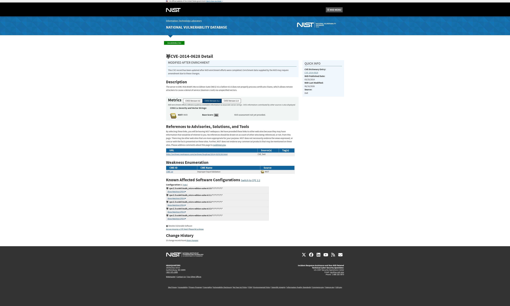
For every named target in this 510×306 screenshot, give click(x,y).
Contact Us (181, 276)
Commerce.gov (318, 287)
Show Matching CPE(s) (176, 192)
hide (185, 185)
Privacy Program (195, 287)
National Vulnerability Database (196, 27)
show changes (192, 240)
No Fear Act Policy (240, 287)
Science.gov (329, 287)
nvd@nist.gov (219, 145)
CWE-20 (169, 171)
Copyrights (207, 287)
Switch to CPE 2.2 (250, 180)
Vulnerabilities (174, 43)
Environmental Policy (261, 287)
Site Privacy (172, 287)
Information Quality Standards (299, 287)
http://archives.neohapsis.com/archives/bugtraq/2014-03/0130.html (197, 154)
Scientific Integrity (278, 287)
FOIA (250, 287)
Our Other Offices (194, 277)
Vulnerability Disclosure (222, 287)
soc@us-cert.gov (337, 272)
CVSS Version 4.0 (192, 101)
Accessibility (183, 287)
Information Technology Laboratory (184, 20)
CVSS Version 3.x (212, 101)
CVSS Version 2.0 (231, 101)
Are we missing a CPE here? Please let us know (184, 229)
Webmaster (170, 276)
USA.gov (339, 287)
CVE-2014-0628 (311, 72)
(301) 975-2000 (172, 272)
